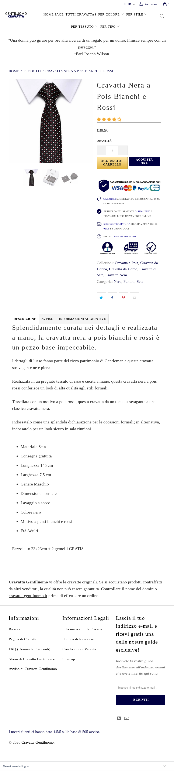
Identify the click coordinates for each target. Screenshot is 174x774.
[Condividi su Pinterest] (123, 297)
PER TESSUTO (83, 26)
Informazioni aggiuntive (82, 319)
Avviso (47, 319)
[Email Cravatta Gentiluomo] (127, 718)
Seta (140, 281)
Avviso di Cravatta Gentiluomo (33, 669)
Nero (117, 281)
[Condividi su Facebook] (112, 297)
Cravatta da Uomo (123, 269)
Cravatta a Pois (126, 263)
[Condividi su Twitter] (101, 297)
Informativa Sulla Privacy (82, 629)
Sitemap (68, 659)
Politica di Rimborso (78, 639)
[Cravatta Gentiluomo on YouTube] (119, 718)
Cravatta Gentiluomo (37, 742)
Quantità (104, 140)
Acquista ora (144, 161)
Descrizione (25, 319)
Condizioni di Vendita (79, 649)
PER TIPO (108, 26)
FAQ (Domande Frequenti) (29, 649)
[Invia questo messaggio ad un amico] (134, 297)
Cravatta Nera (116, 275)
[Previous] (13, 121)
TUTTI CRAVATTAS (81, 14)
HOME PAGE (54, 14)
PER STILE (135, 14)
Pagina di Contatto (23, 639)
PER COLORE (109, 14)
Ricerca (14, 629)
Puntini (129, 281)
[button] (109, 119)
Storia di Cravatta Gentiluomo (32, 659)
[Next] (88, 121)
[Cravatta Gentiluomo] (16, 14)
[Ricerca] (162, 17)
